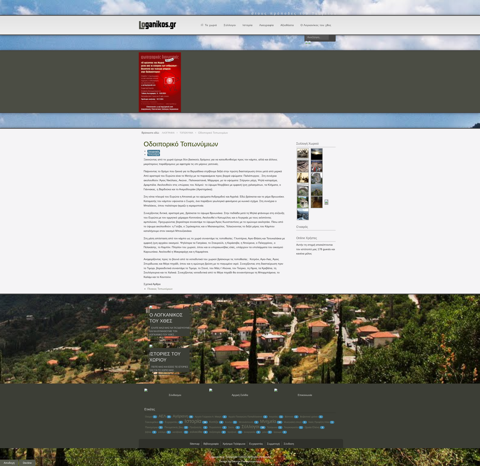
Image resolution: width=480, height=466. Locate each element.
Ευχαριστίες (171, 422)
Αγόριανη (180, 416)
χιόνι (264, 432)
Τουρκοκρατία (291, 427)
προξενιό (232, 432)
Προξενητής (196, 427)
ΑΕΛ (162, 416)
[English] (309, 42)
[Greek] (306, 42)
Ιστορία (248, 25)
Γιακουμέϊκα (151, 422)
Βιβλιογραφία (211, 443)
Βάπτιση (289, 416)
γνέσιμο (162, 432)
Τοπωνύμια (153, 154)
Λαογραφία (266, 25)
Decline (27, 462)
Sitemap (195, 443)
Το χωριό (211, 25)
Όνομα (148, 416)
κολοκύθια (196, 431)
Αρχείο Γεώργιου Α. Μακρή (208, 416)
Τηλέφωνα (272, 427)
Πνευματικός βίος (173, 427)
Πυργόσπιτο (215, 427)
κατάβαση (177, 432)
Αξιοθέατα (287, 25)
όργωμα (278, 432)
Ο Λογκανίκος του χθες (316, 25)
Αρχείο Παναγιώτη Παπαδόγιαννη (245, 416)
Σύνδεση (289, 443)
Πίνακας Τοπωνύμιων (159, 288)
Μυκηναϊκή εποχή (293, 422)
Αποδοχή (9, 462)
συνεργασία (249, 432)
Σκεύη (231, 427)
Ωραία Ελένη (312, 427)
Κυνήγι (228, 422)
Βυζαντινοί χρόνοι (309, 416)
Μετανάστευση (246, 422)
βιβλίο (148, 432)
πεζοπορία (215, 432)
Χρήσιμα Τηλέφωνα (234, 443)
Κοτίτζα (213, 421)
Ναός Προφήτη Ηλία (318, 422)
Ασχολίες (273, 416)
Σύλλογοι (230, 25)
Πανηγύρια (151, 427)
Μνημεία (268, 421)
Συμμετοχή (273, 443)
